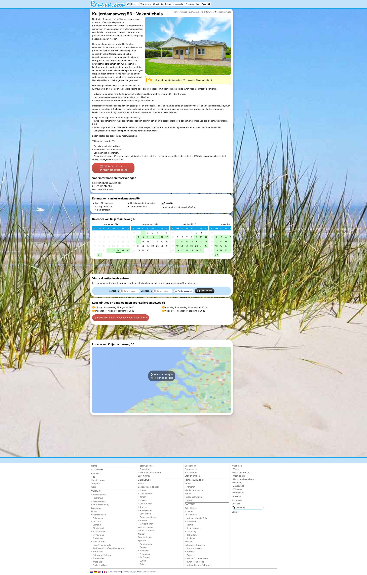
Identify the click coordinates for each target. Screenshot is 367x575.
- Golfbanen (144, 557)
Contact (235, 512)
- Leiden (189, 511)
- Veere (235, 469)
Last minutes (144, 476)
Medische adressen (194, 490)
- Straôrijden (191, 472)
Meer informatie (105, 189)
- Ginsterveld (97, 528)
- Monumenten (145, 493)
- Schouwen (97, 551)
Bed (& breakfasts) (100, 504)
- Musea (142, 490)
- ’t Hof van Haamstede (149, 472)
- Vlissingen (237, 489)
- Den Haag (190, 531)
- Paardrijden (144, 554)
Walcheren (237, 466)
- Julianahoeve (98, 531)
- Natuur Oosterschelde (196, 558)
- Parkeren (190, 487)
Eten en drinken (192, 476)
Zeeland (189, 541)
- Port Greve (97, 498)
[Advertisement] (255, 75)
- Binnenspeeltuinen (147, 517)
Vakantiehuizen (98, 514)
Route (188, 483)
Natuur (141, 534)
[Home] (128, 4)
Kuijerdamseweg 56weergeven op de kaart (162, 376)
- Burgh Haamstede (194, 562)
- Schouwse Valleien (101, 555)
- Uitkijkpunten (145, 503)
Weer (204, 4)
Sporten (142, 540)
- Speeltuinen (144, 513)
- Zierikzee (190, 555)
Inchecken (114, 291)
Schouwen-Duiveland (195, 545)
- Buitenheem (97, 518)
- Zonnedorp (144, 469)
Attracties (142, 507)
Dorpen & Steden (146, 530)
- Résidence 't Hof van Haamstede (107, 548)
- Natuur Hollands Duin (196, 518)
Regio (198, 4)
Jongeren (95, 483)
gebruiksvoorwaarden (113, 572)
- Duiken (142, 564)
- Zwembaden (145, 544)
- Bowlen (142, 520)
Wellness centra (145, 527)
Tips (93, 477)
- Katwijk (189, 524)
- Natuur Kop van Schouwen (198, 565)
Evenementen (178, 4)
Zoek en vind (206, 291)
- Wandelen (143, 550)
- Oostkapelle (238, 476)
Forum (188, 493)
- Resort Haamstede (101, 545)
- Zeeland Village (99, 565)
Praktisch (190, 4)
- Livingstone (97, 535)
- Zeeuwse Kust (98, 501)
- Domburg (237, 482)
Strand (156, 4)
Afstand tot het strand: (176, 207)
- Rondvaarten (145, 510)
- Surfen (142, 561)
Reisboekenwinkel (193, 497)
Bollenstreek (191, 514)
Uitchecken (146, 291)
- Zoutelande (238, 486)
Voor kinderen (98, 480)
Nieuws (188, 500)
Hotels (94, 511)
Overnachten (145, 4)
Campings (96, 508)
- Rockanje (190, 538)
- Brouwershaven (193, 548)
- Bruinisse (190, 551)
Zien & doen (166, 4)
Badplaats (96, 473)
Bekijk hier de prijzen (113, 168)
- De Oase (96, 521)
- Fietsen (142, 547)
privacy (125, 572)
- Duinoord (96, 524)
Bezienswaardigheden (148, 487)
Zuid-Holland (191, 508)
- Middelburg (238, 492)
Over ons (236, 503)
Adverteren (237, 500)
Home (94, 466)
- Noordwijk (190, 521)
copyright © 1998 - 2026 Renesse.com (142, 572)
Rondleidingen (145, 537)
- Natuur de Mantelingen (243, 479)
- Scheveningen (192, 528)
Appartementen (98, 494)
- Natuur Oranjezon (241, 472)
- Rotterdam (191, 535)
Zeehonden (190, 466)
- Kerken (142, 497)
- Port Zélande (98, 541)
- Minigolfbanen (145, 523)
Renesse (134, 4)
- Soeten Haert (98, 558)
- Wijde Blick (97, 562)
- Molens (142, 500)
